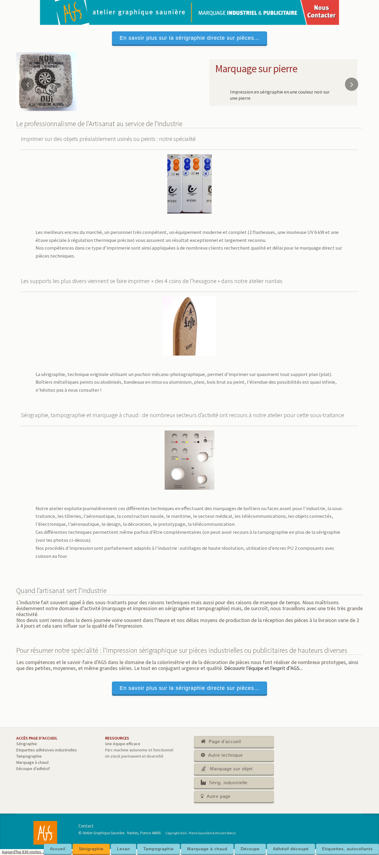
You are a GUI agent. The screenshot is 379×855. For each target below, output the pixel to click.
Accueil (57, 848)
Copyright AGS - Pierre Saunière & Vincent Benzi (200, 833)
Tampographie (158, 848)
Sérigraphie (91, 848)
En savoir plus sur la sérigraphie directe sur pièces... (189, 38)
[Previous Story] (27, 84)
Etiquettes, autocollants (347, 848)
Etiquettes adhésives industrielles (46, 750)
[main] (189, 450)
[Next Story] (351, 84)
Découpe (250, 848)
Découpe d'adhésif (33, 768)
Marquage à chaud (207, 848)
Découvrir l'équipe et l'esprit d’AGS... (263, 668)
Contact (86, 826)
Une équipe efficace (122, 743)
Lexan (123, 848)
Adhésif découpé (291, 848)
